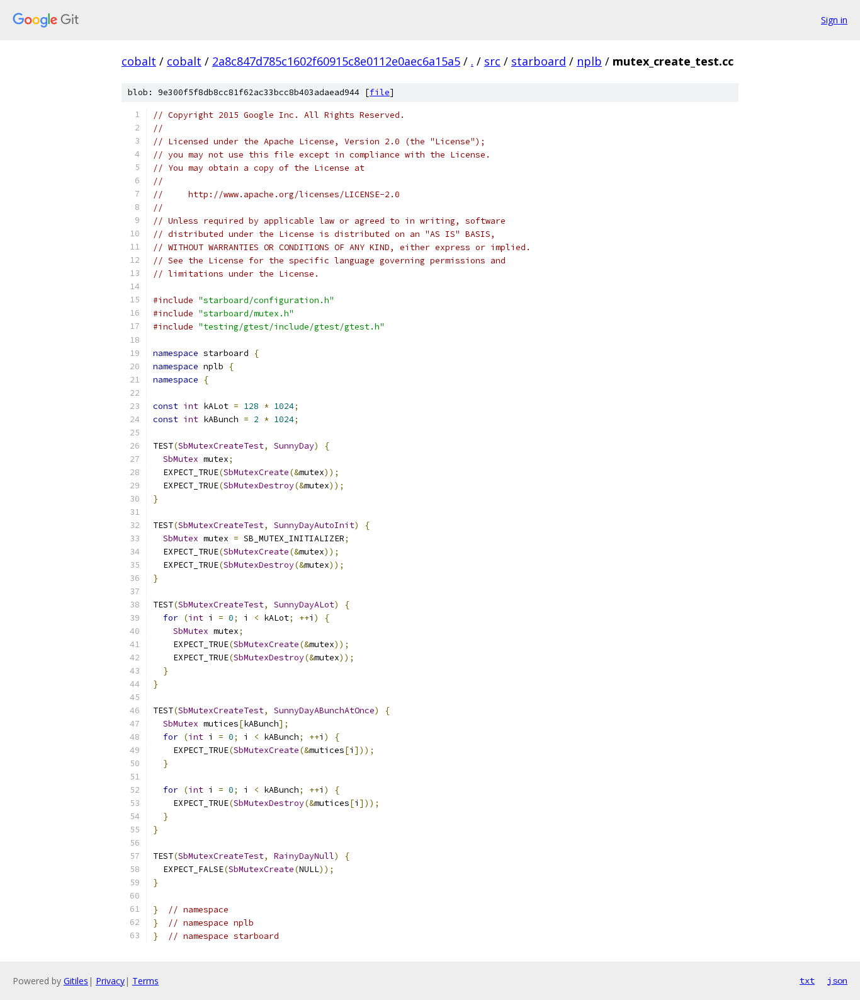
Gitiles (76, 981)
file (380, 92)
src (492, 61)
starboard (538, 61)
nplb (589, 61)
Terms (145, 981)
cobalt (139, 61)
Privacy (110, 981)
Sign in (834, 20)
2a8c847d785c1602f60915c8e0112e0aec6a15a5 (336, 61)
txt (807, 980)
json (837, 980)
